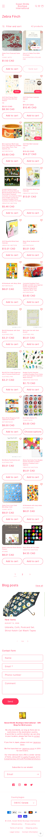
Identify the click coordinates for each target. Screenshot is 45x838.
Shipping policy (32, 828)
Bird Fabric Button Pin (30, 418)
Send (10, 701)
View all (39, 585)
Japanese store (28, 749)
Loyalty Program (29, 757)
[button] (3, 6)
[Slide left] (17, 641)
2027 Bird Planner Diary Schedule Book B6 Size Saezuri (9, 98)
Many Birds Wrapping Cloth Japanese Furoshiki (11, 418)
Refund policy (17, 824)
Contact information (30, 832)
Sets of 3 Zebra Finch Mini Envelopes (31, 54)
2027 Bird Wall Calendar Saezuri (30, 144)
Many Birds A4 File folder (31, 547)
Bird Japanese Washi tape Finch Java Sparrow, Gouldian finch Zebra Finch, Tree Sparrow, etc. (11, 146)
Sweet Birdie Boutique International (26, 821)
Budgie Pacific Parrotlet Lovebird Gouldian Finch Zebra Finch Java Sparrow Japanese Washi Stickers (33, 375)
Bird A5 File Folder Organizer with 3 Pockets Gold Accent (11, 373)
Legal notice (14, 832)
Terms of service (16, 828)
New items (10, 619)
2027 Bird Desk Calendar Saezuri (31, 98)
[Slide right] (28, 641)
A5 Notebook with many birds (32, 505)
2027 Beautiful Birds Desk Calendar (31, 190)
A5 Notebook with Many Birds (11, 283)
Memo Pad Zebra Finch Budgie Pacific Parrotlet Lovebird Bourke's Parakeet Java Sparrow (33, 462)
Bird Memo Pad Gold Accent (11, 460)
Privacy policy (30, 824)
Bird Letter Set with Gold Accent (31, 331)
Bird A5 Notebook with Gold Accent (11, 331)
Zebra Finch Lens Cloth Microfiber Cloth (9, 506)
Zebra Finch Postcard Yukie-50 (11, 54)
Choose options (32, 431)
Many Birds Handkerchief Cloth (31, 242)
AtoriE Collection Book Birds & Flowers (11, 548)
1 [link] (15, 574)
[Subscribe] (38, 774)
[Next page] (30, 574)
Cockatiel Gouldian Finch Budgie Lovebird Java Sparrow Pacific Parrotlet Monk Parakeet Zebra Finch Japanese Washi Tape (33, 287)
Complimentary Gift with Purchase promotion (22, 759)
